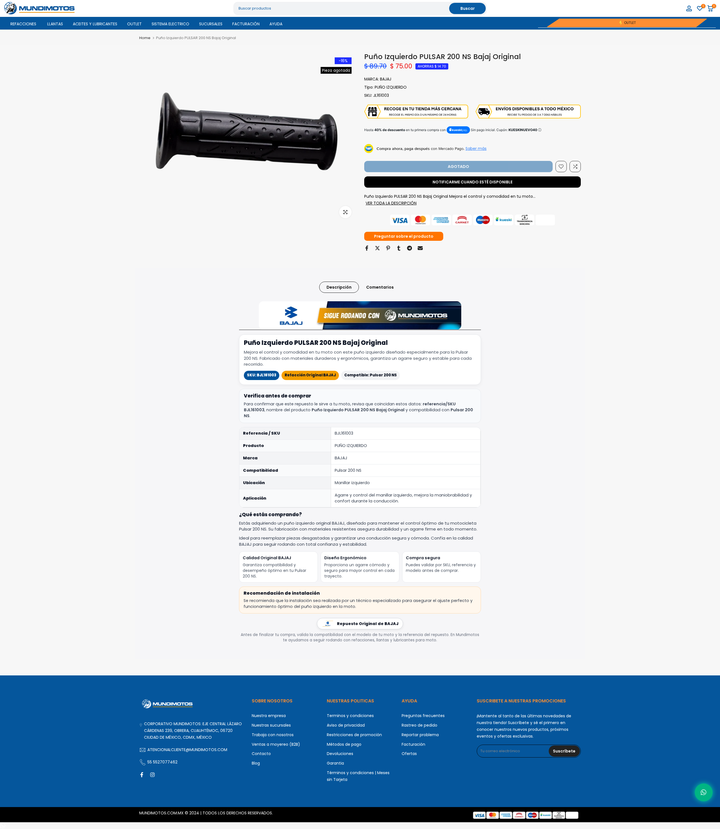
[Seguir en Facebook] (141, 774)
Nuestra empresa (269, 715)
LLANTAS (55, 24)
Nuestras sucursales (271, 725)
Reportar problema (420, 735)
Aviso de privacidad (346, 725)
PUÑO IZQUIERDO (391, 87)
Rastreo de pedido (419, 725)
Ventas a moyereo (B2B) (276, 744)
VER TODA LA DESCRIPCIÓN (391, 203)
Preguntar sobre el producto (403, 236)
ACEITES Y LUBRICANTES (95, 24)
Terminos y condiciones (350, 715)
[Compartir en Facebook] (366, 248)
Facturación (413, 744)
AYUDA (275, 24)
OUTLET (134, 24)
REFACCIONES (23, 24)
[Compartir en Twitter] (377, 248)
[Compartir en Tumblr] (398, 248)
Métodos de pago (344, 744)
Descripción (339, 287)
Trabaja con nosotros (273, 735)
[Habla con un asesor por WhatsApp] (704, 792)
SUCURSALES (210, 24)
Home (144, 38)
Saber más (476, 148)
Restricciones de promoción (354, 735)
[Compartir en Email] (420, 248)
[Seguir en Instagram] (152, 774)
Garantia (335, 763)
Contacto (261, 753)
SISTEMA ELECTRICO (170, 24)
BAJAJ (385, 79)
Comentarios (380, 287)
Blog (256, 763)
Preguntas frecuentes (423, 715)
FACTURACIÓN (246, 24)
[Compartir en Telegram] (409, 248)
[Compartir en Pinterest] (388, 248)
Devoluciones (340, 753)
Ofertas (409, 753)
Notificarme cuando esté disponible (472, 182)
